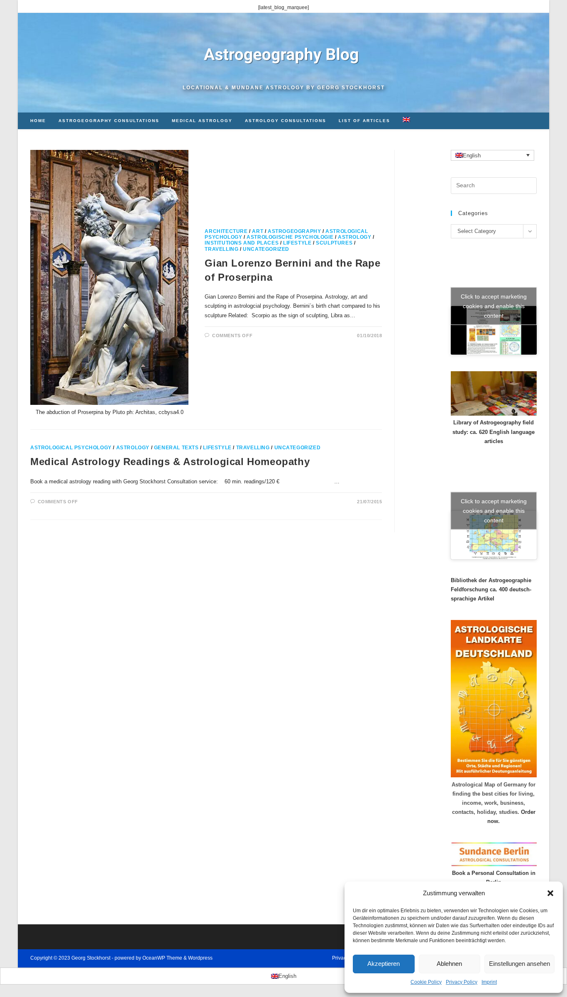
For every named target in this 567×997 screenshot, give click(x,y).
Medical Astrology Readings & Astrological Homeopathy (170, 461)
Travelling (221, 249)
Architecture (226, 231)
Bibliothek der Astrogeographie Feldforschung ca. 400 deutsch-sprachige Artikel (491, 589)
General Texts (176, 448)
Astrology (354, 237)
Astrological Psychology (71, 448)
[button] (550, 893)
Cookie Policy (426, 982)
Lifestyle (297, 243)
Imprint (489, 982)
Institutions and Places (242, 243)
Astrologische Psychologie (290, 237)
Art (257, 231)
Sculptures (334, 243)
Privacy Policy (461, 982)
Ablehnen (449, 963)
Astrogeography (294, 231)
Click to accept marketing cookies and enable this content (494, 306)
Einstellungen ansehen (519, 963)
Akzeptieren (383, 963)
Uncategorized (266, 249)
